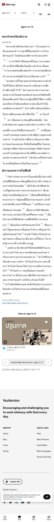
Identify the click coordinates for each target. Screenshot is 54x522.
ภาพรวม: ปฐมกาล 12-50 (18, 347)
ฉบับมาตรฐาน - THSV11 (20, 369)
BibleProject (11, 350)
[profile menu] (47, 4)
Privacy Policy (17, 499)
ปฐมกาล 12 (6, 13)
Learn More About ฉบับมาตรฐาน (15, 303)
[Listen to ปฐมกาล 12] (40, 14)
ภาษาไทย (5, 369)
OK (47, 497)
